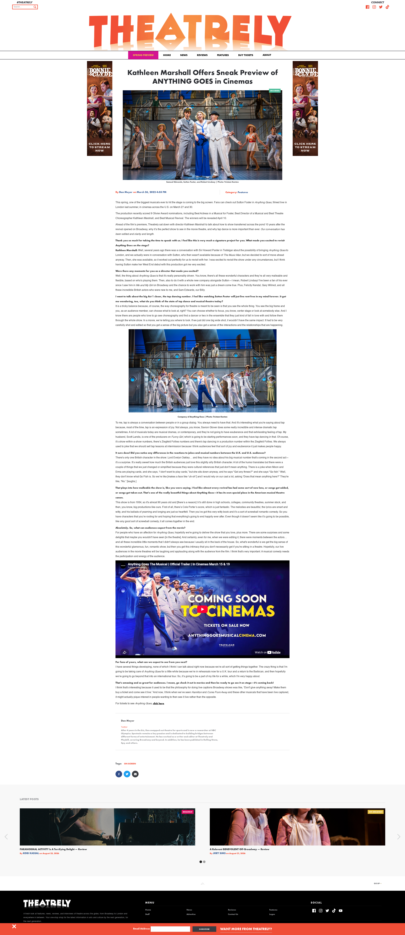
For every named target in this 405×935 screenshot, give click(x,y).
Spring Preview (143, 55)
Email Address (141, 928)
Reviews (202, 55)
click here (158, 703)
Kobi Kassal (31, 853)
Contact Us (233, 914)
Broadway (187, 812)
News (183, 55)
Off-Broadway (375, 812)
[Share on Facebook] (118, 774)
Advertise (191, 914)
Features (223, 55)
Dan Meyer (125, 192)
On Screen (275, 91)
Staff (147, 914)
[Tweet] (127, 774)
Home (167, 55)
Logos (272, 914)
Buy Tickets (245, 55)
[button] (267, 55)
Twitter (124, 727)
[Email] (135, 774)
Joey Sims (219, 853)
